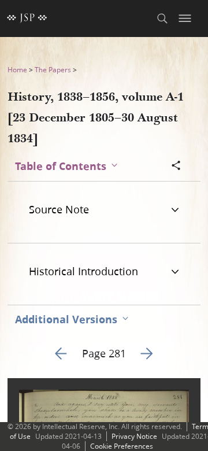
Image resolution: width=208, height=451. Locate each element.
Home (17, 70)
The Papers (53, 70)
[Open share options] (176, 166)
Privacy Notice (134, 436)
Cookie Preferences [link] (121, 446)
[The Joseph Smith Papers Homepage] (27, 18)
